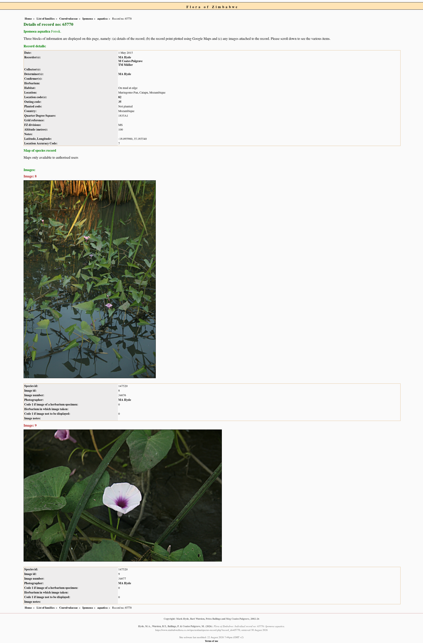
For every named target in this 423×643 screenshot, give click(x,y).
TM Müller (125, 65)
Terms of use (211, 641)
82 (119, 97)
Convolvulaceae (68, 18)
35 (119, 101)
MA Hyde (124, 57)
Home (28, 18)
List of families (46, 18)
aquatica (102, 18)
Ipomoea (87, 18)
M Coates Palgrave (130, 61)
